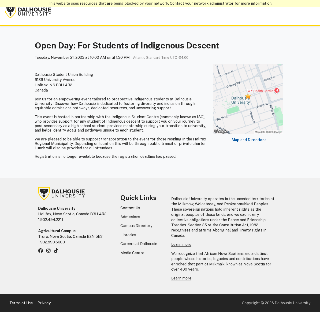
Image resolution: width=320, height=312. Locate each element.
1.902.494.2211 (50, 219)
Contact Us (130, 208)
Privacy (44, 303)
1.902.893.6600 (51, 242)
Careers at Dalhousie (138, 244)
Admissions (130, 217)
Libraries (128, 235)
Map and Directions (249, 140)
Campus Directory (136, 226)
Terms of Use (21, 303)
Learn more (181, 244)
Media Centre (132, 253)
